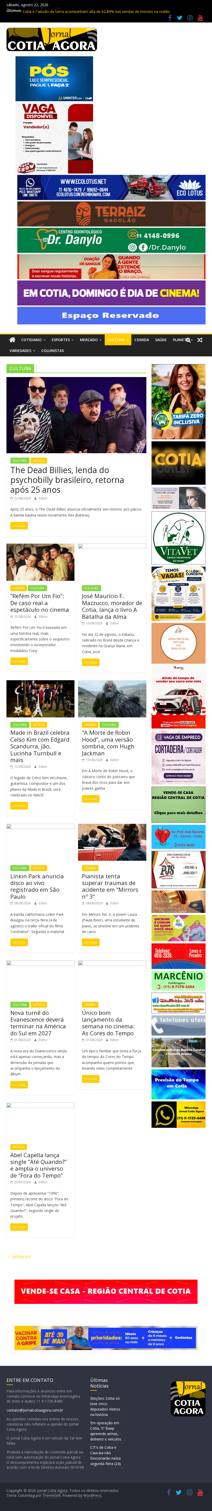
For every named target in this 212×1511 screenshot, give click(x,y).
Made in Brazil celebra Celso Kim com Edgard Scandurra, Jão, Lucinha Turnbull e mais (40, 746)
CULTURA (116, 339)
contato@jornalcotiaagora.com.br (34, 1410)
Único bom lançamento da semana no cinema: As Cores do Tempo (108, 1023)
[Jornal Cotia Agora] (12, 339)
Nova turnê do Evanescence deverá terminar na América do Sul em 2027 (38, 1023)
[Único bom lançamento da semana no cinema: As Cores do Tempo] (112, 963)
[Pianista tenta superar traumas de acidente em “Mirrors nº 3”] (112, 827)
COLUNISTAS (52, 350)
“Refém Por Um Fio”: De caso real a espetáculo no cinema (39, 602)
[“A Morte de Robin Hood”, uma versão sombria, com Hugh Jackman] (112, 683)
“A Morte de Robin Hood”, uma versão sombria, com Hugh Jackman (108, 743)
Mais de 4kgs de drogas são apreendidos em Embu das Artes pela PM (81, 10)
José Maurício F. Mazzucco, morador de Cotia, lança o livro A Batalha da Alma (112, 606)
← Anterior (18, 1256)
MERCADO (89, 339)
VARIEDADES (20, 350)
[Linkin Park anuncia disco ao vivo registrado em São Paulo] (40, 827)
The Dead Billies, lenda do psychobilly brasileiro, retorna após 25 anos (67, 479)
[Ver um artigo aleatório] (200, 339)
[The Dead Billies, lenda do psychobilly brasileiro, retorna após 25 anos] (76, 380)
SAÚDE (161, 339)
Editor (43, 498)
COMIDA (141, 339)
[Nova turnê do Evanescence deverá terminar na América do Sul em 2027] (40, 963)
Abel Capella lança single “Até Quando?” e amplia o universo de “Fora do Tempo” (38, 1165)
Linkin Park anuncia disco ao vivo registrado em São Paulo (37, 886)
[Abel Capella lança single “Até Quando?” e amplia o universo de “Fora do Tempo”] (40, 1106)
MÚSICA (38, 460)
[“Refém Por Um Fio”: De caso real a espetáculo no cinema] (40, 547)
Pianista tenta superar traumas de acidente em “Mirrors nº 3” (110, 886)
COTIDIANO (31, 339)
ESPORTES (61, 339)
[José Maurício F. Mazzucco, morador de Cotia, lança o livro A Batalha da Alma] (112, 547)
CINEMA (18, 588)
